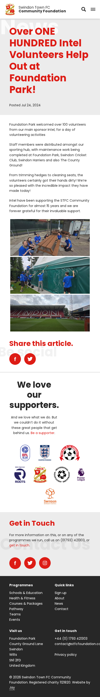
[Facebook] (15, 359)
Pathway (16, 609)
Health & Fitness (22, 598)
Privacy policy (66, 654)
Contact (61, 609)
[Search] (83, 9)
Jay (12, 687)
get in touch (19, 545)
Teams (15, 614)
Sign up (61, 592)
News (59, 603)
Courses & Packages (26, 603)
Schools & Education (26, 592)
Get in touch (66, 630)
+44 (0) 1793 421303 (71, 638)
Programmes (21, 585)
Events (14, 619)
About (59, 598)
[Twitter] (30, 359)
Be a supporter (42, 433)
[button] (93, 9)
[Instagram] (45, 563)
